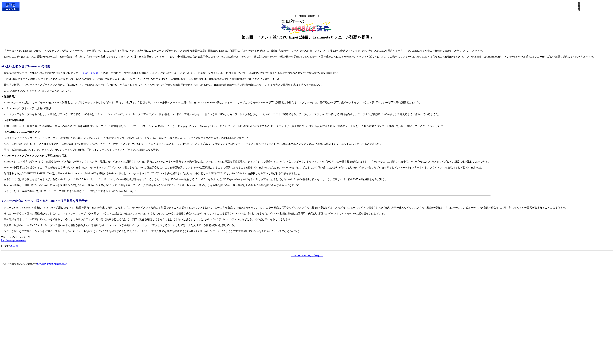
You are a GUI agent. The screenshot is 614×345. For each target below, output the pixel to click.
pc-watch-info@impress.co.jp (52, 263)
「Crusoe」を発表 (88, 73)
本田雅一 (15, 246)
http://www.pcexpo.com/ (13, 240)
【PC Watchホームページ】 (307, 255)
